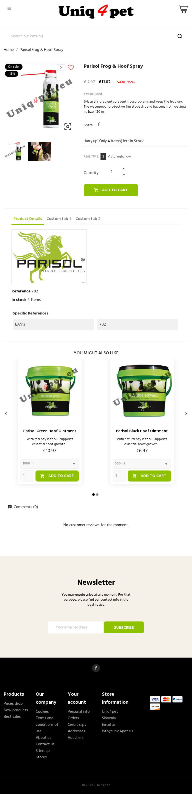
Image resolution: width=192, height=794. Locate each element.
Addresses (76, 731)
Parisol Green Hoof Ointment (49, 431)
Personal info (79, 711)
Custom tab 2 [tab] (88, 219)
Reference (21, 291)
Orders (73, 718)
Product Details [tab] (28, 219)
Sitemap (43, 751)
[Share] (99, 124)
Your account (77, 698)
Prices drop (13, 703)
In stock (19, 300)
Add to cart (111, 190)
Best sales (12, 716)
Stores (41, 757)
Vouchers (76, 738)
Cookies (42, 711)
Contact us (45, 744)
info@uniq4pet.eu (117, 731)
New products (16, 710)
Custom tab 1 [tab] (58, 219)
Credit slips (77, 725)
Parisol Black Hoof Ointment (142, 431)
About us (43, 738)
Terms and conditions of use (47, 725)
